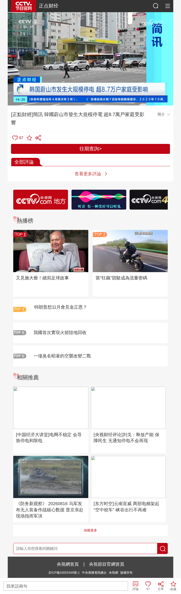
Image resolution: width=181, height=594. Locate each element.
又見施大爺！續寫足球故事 (42, 277)
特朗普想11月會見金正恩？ (60, 307)
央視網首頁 (68, 564)
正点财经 (48, 6)
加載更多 (90, 530)
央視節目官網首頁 (106, 564)
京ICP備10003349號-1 (64, 572)
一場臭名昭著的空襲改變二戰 (62, 355)
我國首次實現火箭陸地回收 (60, 332)
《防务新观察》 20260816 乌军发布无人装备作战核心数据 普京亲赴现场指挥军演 (49, 509)
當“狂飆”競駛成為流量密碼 (121, 277)
